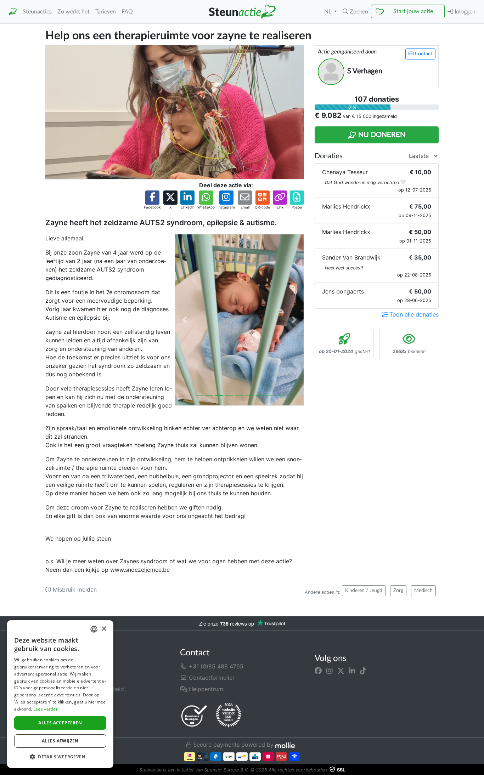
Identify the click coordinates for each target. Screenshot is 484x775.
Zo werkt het (73, 12)
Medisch (423, 590)
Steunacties (37, 12)
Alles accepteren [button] (60, 723)
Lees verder (45, 709)
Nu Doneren (380, 134)
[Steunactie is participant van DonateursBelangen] (194, 715)
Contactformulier (211, 677)
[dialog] (60, 694)
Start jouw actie (413, 11)
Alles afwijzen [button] (60, 741)
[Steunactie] (13, 12)
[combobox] (93, 629)
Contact (422, 53)
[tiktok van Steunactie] (363, 670)
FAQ (127, 12)
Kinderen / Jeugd (363, 590)
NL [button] (328, 12)
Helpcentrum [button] (205, 689)
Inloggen (464, 12)
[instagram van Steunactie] (329, 670)
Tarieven (105, 12)
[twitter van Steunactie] (340, 670)
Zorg (398, 590)
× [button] (103, 629)
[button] (355, 12)
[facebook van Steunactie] (318, 670)
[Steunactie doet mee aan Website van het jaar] (228, 715)
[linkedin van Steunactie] (352, 670)
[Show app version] (479, 770)
